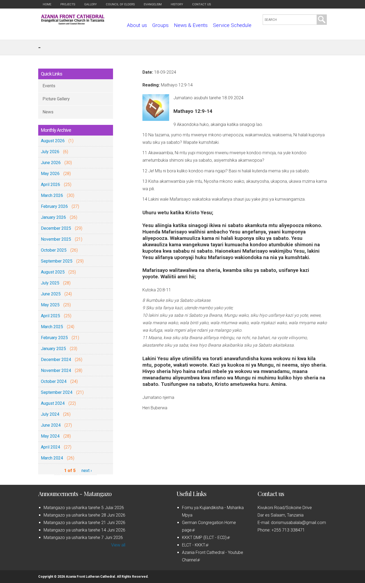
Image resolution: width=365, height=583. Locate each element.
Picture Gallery (56, 98)
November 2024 (56, 370)
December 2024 (56, 359)
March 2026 (52, 195)
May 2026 (50, 173)
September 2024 (56, 392)
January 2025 (53, 348)
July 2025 (50, 282)
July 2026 (50, 151)
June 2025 (51, 293)
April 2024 (50, 447)
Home (47, 4)
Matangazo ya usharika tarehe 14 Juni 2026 (84, 530)
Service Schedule (232, 25)
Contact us (201, 4)
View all (118, 545)
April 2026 (50, 184)
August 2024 (53, 403)
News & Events (191, 25)
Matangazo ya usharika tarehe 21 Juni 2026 (84, 522)
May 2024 (50, 436)
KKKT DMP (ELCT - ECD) (205, 537)
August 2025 (53, 272)
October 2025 (54, 250)
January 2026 (53, 217)
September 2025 (56, 261)
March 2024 (52, 458)
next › (86, 470)
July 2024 (50, 414)
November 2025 (56, 239)
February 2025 (54, 337)
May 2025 (50, 304)
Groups (160, 25)
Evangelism (153, 4)
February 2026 (54, 206)
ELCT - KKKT (195, 545)
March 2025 (52, 326)
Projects (67, 4)
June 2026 (51, 162)
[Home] (72, 23)
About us (137, 25)
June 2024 (51, 425)
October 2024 (54, 381)
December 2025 (56, 228)
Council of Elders (120, 4)
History (177, 4)
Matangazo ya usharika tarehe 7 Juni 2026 (83, 537)
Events (48, 85)
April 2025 (50, 315)
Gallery (90, 4)
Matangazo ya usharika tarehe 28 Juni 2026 (84, 515)
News (47, 111)
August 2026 (53, 140)
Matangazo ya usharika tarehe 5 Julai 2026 (84, 507)
